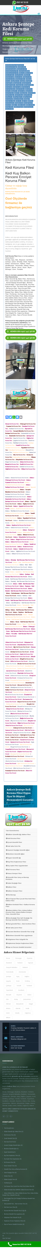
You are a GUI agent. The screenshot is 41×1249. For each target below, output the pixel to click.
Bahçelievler (20, 1004)
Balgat (31, 1004)
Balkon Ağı (29, 79)
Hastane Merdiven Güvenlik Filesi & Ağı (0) (15, 1210)
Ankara (8, 1008)
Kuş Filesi (22, 73)
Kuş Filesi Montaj (10, 109)
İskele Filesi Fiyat (17, 87)
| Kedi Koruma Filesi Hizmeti (14, 642)
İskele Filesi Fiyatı (26, 87)
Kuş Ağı (8, 81)
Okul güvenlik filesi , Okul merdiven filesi (21, 924)
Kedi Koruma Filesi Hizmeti (17, 478)
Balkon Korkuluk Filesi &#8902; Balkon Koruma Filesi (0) (19, 1190)
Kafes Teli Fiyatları (31, 105)
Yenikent (20, 963)
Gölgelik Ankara (20, 85)
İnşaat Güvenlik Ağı (14, 858)
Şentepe (8, 976)
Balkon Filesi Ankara (10, 79)
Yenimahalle (9, 972)
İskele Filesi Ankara (20, 89)
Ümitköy (27, 981)
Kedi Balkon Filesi (19, 103)
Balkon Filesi (27, 75)
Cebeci (29, 995)
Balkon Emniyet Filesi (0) (10, 1179)
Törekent (29, 985)
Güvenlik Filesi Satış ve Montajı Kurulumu (17, 878)
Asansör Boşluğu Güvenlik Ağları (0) (13, 1145)
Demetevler (22, 972)
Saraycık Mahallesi (11, 967)
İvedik (27, 1008)
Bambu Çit (27, 99)
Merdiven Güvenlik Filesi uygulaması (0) (14, 1214)
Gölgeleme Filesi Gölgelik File (18, 939)
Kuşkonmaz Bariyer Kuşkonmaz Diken (20, 943)
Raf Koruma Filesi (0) (9, 1162)
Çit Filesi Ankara (19, 95)
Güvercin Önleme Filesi (19, 99)
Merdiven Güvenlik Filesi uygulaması (20, 935)
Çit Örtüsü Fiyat (32, 93)
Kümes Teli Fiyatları (19, 107)
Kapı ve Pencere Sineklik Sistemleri (19, 947)
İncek (17, 981)
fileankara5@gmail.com (18, 1039)
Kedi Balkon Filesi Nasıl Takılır (12, 71)
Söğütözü (28, 1013)
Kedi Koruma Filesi (10, 103)
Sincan (8, 958)
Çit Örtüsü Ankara (28, 95)
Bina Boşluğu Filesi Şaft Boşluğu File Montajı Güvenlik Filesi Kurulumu (19, 919)
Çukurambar (27, 999)
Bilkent (8, 1017)
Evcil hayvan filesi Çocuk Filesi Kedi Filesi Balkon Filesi (20, 900)
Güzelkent (21, 990)
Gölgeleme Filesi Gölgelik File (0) (12, 1217)
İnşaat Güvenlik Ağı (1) (9, 1152)
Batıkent (25, 967)
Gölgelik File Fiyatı (27, 83)
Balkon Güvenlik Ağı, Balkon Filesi (19, 834)
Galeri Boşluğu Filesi (14, 883)
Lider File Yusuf (6, 1238)
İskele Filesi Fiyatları (10, 89)
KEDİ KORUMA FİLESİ (11, 216)
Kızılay (16, 999)
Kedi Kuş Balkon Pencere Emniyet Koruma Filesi (15, 65)
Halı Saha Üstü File (14, 846)
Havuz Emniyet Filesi (15, 873)
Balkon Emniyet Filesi (15, 891)
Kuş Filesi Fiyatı (19, 77)
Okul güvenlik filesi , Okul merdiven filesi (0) (15, 1204)
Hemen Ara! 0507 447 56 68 (21, 1244)
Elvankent (9, 963)
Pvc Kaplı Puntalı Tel (28, 103)
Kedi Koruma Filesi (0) (10, 1135)
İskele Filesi (9, 87)
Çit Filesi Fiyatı (29, 91)
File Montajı (12, 895)
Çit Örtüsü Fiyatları (10, 95)
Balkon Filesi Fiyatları (21, 79)
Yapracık (30, 963)
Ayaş (17, 976)
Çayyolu (8, 981)
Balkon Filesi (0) (8, 1176)
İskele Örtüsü (29, 89)
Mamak (18, 1008)
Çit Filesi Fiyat (21, 91)
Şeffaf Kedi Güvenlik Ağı (11, 69)
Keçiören (19, 995)
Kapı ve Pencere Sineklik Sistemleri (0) (14, 1224)
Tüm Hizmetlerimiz (12, 830)
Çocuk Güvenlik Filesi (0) (10, 1138)
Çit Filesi (8, 91)
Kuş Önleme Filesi (15, 81)
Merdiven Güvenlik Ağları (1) (11, 1148)
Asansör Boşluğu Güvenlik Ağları (19, 850)
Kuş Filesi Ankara (19, 75)
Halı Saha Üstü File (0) (10, 1142)
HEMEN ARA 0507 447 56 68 (19, 39)
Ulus (7, 999)
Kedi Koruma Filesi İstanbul (12, 67)
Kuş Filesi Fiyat (29, 73)
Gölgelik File (29, 81)
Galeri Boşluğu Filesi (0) (10, 1172)
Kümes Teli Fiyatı (10, 107)
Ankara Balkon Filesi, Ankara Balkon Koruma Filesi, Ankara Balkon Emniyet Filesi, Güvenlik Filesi (19, 912)
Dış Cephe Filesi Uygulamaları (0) (12, 1159)
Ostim (8, 1013)
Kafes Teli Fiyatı (22, 105)
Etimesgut (18, 958)
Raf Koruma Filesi (14, 869)
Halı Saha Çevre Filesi (15, 928)
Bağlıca (27, 976)
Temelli (19, 985)
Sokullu (17, 1013)
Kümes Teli (15, 105)
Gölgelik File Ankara (29, 85)
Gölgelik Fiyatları (18, 83)
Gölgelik (22, 81)
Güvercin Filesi (9, 99)
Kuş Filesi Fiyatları (10, 75)
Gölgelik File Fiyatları (11, 85)
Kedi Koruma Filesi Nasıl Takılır (12, 73)
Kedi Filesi (31, 101)
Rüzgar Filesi (9, 97)
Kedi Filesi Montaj (22, 67)
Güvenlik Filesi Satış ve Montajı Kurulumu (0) (15, 1169)
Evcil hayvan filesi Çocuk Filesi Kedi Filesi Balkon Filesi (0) (19, 1186)
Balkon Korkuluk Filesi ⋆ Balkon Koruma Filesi (20, 905)
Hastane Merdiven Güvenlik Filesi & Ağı (21, 931)
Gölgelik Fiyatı (9, 83)
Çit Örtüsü (15, 91)
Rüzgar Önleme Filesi (18, 97)
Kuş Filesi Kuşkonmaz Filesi (17, 862)
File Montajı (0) (8, 1183)
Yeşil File (17, 93)
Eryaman (29, 958)
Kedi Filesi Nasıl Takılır (22, 69)
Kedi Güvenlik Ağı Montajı (24, 71)
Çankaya (8, 985)
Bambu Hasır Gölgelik (11, 101)
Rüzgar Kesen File (28, 97)
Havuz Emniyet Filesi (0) (10, 1166)
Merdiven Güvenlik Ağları (16, 854)
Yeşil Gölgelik (24, 93)
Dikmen (8, 1004)
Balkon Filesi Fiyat (10, 77)
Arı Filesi (19, 101)
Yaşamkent (9, 990)
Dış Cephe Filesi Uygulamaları (18, 866)
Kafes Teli (8, 105)
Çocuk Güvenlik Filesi (15, 842)
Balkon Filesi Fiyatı (27, 77)
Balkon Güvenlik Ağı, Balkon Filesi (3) (13, 1131)
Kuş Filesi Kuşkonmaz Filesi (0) (12, 1155)
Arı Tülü (25, 101)
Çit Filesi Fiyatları (10, 93)
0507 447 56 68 (22, 2)
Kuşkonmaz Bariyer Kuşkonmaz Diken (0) (14, 1221)
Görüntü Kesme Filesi (29, 107)
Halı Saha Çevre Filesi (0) (10, 1207)
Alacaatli (8, 995)
